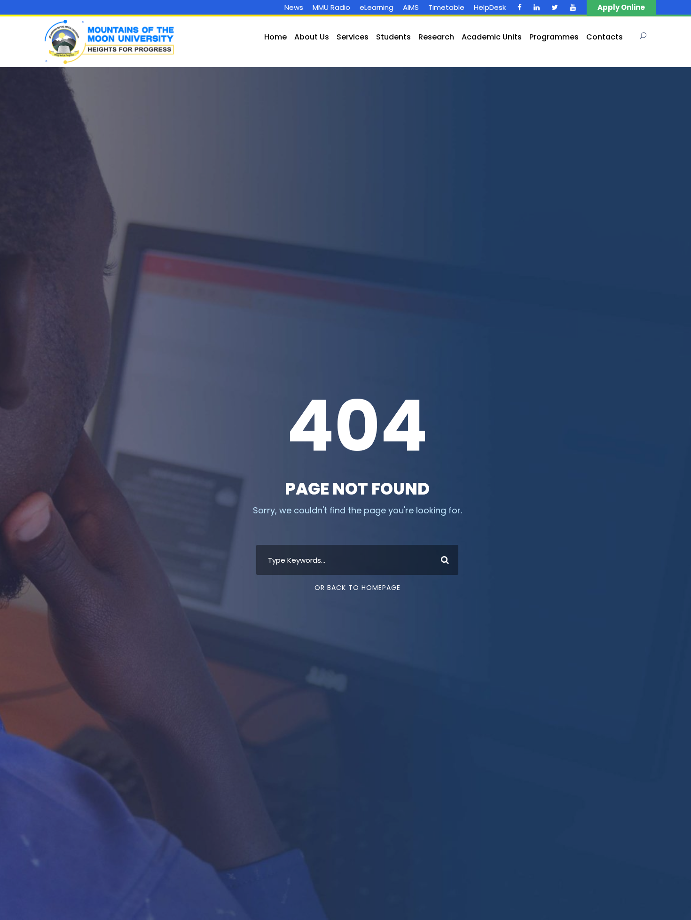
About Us (311, 36)
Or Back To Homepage (357, 587)
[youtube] (573, 7)
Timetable (446, 7)
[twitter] (554, 7)
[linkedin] (537, 7)
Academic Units (492, 36)
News (293, 7)
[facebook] (520, 7)
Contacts (604, 36)
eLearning (376, 7)
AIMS (411, 7)
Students (393, 36)
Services (353, 36)
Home (275, 36)
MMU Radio (331, 7)
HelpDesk (490, 7)
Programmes (554, 36)
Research (436, 36)
